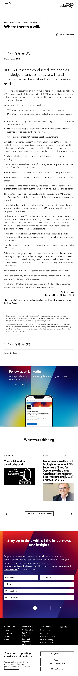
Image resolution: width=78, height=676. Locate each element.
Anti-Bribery (45, 627)
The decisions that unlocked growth (14, 463)
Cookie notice (27, 630)
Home (6, 22)
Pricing (6, 630)
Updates (25, 22)
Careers (7, 636)
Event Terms (45, 630)
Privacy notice (27, 627)
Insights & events (15, 22)
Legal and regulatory (26, 641)
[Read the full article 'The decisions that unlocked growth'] (19, 476)
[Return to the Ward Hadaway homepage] (66, 5)
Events (6, 640)
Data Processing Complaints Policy (47, 641)
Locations (8, 633)
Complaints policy (47, 636)
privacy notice (59, 566)
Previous (6, 514)
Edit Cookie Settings (26, 635)
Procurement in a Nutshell (58, 456)
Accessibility (45, 633)
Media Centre (9, 627)
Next (71, 514)
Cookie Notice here (11, 669)
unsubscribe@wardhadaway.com (20, 566)
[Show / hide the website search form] (10, 3)
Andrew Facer (10, 303)
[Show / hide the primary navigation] (6, 2)
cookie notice (10, 569)
